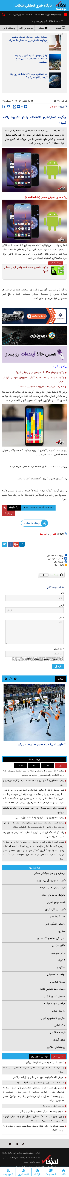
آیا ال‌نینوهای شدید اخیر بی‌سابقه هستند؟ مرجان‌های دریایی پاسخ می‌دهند (31, 58)
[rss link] (23, 1143)
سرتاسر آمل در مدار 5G (53, 1106)
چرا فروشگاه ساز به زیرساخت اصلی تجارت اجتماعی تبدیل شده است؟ (33, 1070)
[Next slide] (6, 678)
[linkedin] (22, 544)
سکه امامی (59, 1025)
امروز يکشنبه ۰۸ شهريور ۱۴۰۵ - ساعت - (44, 14)
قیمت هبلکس (57, 982)
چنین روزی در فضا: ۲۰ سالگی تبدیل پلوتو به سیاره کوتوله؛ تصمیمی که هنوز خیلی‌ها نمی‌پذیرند (33, 1119)
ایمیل (61, 605)
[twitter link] (10, 1143)
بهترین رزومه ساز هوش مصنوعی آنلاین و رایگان (42, 1111)
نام (62, 593)
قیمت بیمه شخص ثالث (52, 989)
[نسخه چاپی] (3, 106)
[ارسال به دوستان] (8, 106)
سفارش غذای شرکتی (54, 996)
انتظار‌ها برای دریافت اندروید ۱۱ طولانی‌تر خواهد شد (40, 387)
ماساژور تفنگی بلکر (55, 924)
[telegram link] (16, 1143)
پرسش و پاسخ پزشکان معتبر (49, 873)
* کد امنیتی (58, 649)
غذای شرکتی (58, 945)
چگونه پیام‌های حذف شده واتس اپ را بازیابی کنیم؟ (26, 269)
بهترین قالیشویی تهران (53, 1018)
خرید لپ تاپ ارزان (55, 909)
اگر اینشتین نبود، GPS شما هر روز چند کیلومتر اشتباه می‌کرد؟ (28, 75)
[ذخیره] (14, 107)
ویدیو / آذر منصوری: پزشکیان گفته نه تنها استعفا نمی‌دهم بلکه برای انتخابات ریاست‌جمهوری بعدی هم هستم (33, 773)
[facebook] (10, 544)
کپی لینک (8, 513)
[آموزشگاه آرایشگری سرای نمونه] (34, 354)
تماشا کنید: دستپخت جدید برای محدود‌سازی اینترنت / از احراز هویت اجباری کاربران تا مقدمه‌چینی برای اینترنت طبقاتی (33, 825)
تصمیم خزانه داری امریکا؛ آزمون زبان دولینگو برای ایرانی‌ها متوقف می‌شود (33, 810)
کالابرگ (61, 960)
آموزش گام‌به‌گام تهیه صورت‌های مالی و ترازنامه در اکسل (38, 1077)
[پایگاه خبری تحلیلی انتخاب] (61, 5)
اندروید (43, 534)
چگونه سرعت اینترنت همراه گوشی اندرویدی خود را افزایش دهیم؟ (33, 379)
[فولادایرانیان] (34, 316)
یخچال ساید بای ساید (53, 895)
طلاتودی (60, 967)
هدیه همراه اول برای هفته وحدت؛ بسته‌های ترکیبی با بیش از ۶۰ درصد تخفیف (33, 1128)
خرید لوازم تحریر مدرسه (52, 887)
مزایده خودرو (58, 1011)
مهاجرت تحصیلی (56, 974)
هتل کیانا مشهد (56, 916)
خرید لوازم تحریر (56, 902)
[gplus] (16, 544)
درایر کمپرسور (58, 953)
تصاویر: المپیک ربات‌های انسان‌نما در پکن (41, 744)
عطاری (61, 931)
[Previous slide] (15, 678)
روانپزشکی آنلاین (56, 1047)
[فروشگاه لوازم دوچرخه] (34, 335)
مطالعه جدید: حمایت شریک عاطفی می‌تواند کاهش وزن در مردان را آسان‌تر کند (28, 40)
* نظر (61, 618)
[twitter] (4, 544)
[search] (4, 15)
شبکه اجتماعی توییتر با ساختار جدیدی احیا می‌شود (40, 1082)
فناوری (53, 534)
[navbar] (65, 14)
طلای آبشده (59, 1040)
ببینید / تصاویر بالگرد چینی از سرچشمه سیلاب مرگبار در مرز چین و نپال (33, 782)
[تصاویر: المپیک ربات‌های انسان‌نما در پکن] (34, 712)
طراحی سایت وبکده (54, 1003)
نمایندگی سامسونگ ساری (51, 938)
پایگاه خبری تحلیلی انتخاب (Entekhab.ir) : (45, 197)
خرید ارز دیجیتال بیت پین (50, 880)
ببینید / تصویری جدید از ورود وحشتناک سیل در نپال (39, 817)
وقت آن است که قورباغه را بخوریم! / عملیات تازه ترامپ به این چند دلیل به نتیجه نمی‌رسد (33, 834)
